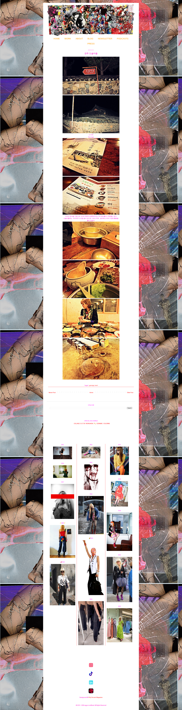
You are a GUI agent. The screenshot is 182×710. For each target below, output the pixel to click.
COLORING (107, 423)
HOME (57, 38)
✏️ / (95, 423)
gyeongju (91, 385)
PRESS (91, 43)
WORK (67, 38)
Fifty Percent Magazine (95, 697)
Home (91, 392)
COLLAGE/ (77, 423)
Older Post (130, 392)
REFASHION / (90, 423)
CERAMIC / (100, 423)
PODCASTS (122, 38)
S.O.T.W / (83, 423)
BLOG (90, 38)
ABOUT (79, 38)
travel (96, 385)
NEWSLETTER (105, 38)
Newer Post (52, 392)
